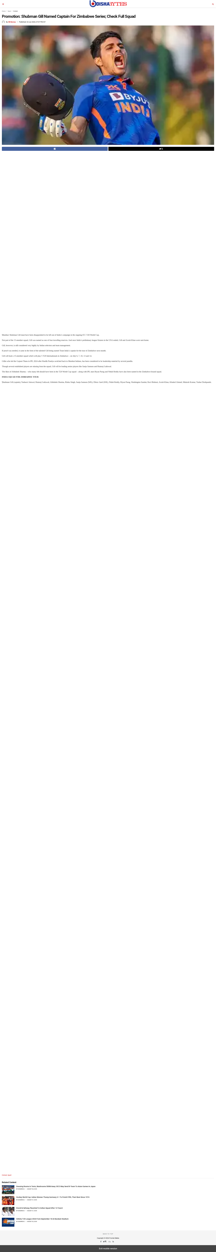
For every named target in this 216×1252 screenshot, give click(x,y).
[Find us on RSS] (113, 1242)
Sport (9, 11)
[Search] (213, 3)
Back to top (108, 1234)
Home (4, 11)
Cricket (15, 11)
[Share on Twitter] (161, 149)
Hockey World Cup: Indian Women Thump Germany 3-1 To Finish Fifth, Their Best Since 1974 (52, 1197)
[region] (23, 170)
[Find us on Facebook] (101, 1242)
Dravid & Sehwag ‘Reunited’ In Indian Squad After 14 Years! (39, 1208)
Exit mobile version (108, 1248)
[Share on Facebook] (55, 149)
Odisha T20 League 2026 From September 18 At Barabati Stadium (42, 1219)
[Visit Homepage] (108, 3)
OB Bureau (12, 22)
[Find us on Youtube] (109, 1242)
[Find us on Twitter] (105, 1242)
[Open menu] (3, 3)
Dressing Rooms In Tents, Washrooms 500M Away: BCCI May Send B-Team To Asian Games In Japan (56, 1186)
